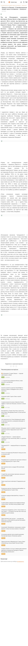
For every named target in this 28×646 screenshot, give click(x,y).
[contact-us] (26, 2)
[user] (21, 2)
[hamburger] (1, 2)
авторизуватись (20, 561)
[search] (4, 2)
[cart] (24, 2)
